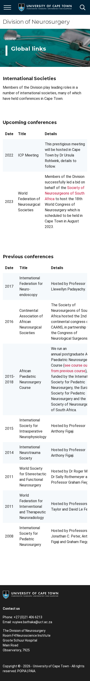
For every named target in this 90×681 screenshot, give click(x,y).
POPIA (22, 671)
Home (10, 39)
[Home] (30, 594)
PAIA (32, 671)
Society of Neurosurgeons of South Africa (64, 193)
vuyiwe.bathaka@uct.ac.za (32, 622)
